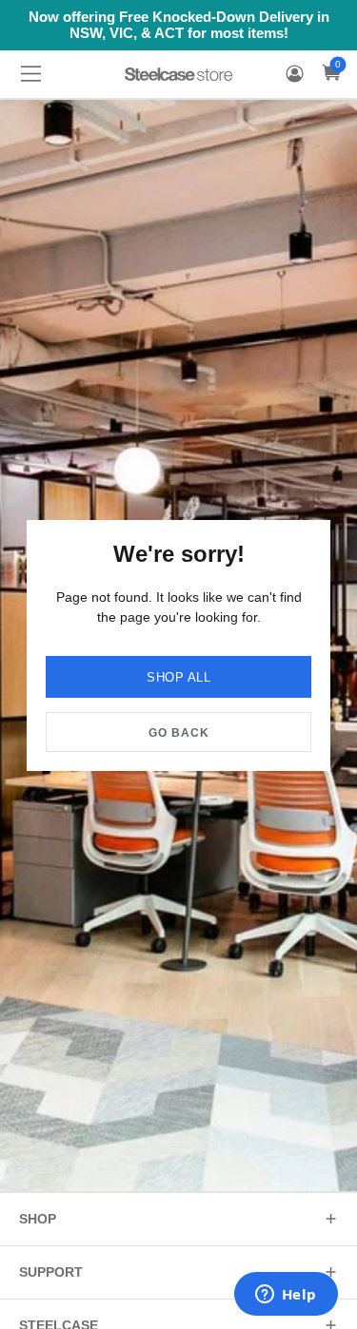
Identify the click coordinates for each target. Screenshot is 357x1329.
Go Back (179, 733)
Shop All (178, 677)
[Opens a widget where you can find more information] (285, 1295)
